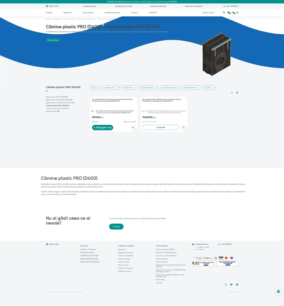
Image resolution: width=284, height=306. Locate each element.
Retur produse (123, 265)
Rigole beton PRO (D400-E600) (59, 100)
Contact (134, 13)
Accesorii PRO (53, 111)
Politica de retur (162, 262)
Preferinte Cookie (124, 271)
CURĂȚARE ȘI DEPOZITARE (123, 6)
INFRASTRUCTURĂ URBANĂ (193, 6)
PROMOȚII (153, 13)
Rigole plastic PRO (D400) (57, 97)
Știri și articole (88, 13)
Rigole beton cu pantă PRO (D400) (60, 103)
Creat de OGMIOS (232, 292)
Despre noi (68, 13)
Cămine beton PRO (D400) (57, 108)
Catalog (49, 13)
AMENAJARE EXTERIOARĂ (158, 6)
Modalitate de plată (112, 13)
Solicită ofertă (208, 13)
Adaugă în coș (103, 127)
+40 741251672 (232, 6)
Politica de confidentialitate (166, 252)
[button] (224, 12)
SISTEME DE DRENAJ (89, 6)
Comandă (160, 127)
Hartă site (80, 292)
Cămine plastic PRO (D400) (58, 106)
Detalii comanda (124, 259)
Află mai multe (53, 40)
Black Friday (160, 279)
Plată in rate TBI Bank (126, 256)
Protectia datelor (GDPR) (165, 249)
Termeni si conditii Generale (166, 256)
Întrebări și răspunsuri (125, 268)
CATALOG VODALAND (88, 249)
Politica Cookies (162, 259)
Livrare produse (123, 262)
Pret (93, 87)
